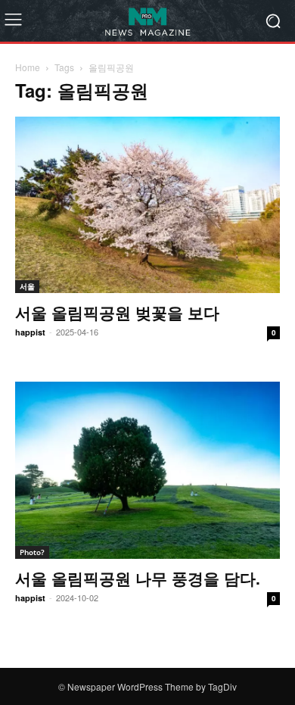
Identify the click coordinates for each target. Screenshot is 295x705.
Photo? (32, 552)
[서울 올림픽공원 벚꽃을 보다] (147, 205)
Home (27, 67)
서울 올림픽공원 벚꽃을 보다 (117, 312)
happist (30, 332)
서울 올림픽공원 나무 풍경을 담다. (137, 577)
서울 (27, 286)
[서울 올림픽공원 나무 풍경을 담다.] (147, 470)
